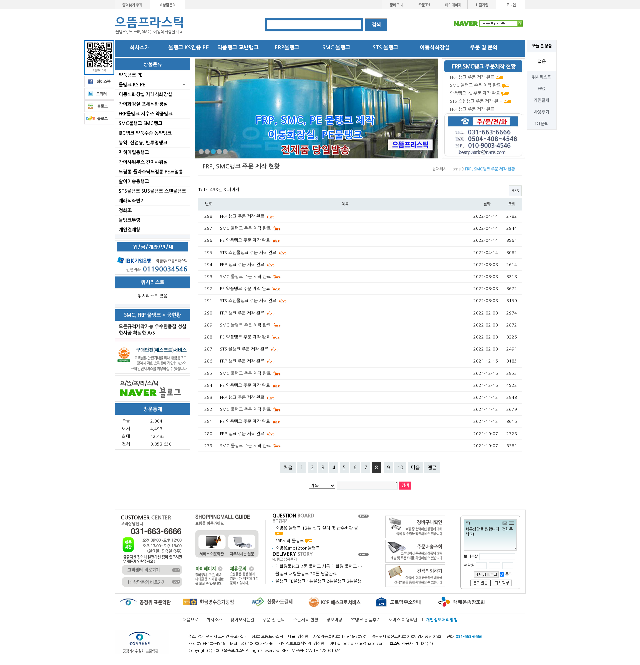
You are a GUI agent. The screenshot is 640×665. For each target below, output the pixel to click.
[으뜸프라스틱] (149, 25)
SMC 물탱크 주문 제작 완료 (475, 85)
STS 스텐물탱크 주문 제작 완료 (249, 252)
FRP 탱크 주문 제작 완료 (472, 77)
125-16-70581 (354, 637)
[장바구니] (396, 4)
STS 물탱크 (385, 47)
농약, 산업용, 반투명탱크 (143, 142)
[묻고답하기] (293, 518)
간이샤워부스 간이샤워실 (143, 162)
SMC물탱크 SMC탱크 (140, 123)
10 (400, 467)
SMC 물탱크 (336, 47)
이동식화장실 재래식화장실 (145, 94)
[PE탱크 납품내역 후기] (293, 556)
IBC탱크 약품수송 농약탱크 (145, 133)
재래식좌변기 (132, 200)
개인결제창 (129, 229)
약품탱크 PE (131, 75)
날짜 (486, 204)
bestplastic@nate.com (363, 644)
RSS (515, 190)
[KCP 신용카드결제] (272, 602)
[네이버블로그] (152, 388)
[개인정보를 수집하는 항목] (486, 574)
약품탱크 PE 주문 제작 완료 (475, 93)
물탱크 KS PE (132, 84)
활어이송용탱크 (134, 181)
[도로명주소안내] (398, 602)
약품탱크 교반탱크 (238, 47)
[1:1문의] (541, 123)
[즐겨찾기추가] (132, 4)
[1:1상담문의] (167, 4)
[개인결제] (541, 100)
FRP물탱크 (287, 47)
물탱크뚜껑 (129, 220)
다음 (415, 467)
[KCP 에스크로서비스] (335, 602)
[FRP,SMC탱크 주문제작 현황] (483, 66)
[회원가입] (482, 4)
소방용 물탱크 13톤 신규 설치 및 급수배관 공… (318, 528)
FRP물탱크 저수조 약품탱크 (146, 113)
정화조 (125, 210)
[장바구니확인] (415, 527)
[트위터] (99, 93)
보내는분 (471, 557)
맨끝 (432, 467)
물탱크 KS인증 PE (188, 47)
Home (455, 169)
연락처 (470, 566)
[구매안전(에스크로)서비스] (152, 359)
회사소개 (140, 47)
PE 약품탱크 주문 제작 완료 (245, 240)
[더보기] (363, 516)
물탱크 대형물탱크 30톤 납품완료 (306, 574)
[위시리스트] (541, 76)
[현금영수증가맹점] (208, 602)
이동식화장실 (435, 47)
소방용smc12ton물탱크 (297, 548)
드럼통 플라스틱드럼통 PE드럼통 (151, 171)
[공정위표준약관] (145, 602)
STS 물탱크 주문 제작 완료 (245, 349)
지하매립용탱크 (134, 152)
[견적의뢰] (415, 575)
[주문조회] (424, 4)
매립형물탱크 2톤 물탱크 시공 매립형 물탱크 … (318, 566)
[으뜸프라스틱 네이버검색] (488, 23)
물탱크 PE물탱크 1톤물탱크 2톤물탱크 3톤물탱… (320, 581)
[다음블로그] (99, 118)
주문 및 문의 (484, 47)
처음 (288, 467)
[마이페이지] (453, 4)
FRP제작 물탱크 (290, 541)
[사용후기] (541, 111)
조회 (511, 204)
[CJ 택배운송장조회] (462, 602)
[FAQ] (541, 88)
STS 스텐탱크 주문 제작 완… (476, 101)
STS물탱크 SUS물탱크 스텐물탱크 (152, 191)
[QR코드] (99, 57)
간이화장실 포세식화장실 (143, 104)
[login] (510, 4)
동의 (508, 574)
